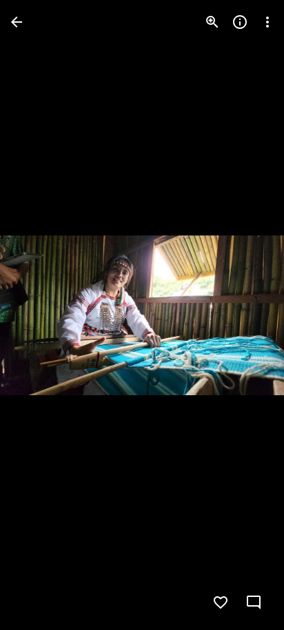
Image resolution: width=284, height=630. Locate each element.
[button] (38, 315)
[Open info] (240, 22)
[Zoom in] (212, 22)
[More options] (267, 22)
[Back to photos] (16, 22)
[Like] (220, 602)
